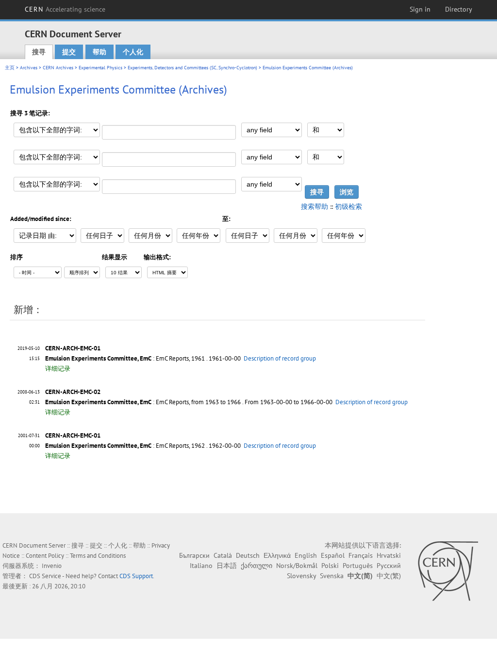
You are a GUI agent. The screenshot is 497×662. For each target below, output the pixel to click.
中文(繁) (389, 575)
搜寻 (39, 51)
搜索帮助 (314, 206)
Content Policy (45, 556)
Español (333, 555)
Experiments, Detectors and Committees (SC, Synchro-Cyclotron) (192, 67)
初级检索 (348, 206)
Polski (330, 565)
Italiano (201, 565)
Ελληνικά (277, 555)
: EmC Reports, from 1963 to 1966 (143, 402)
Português (358, 565)
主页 (10, 67)
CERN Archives (58, 67)
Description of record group (280, 358)
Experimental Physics (100, 67)
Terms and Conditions (98, 556)
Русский (389, 565)
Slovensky (301, 575)
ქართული (256, 565)
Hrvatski (389, 555)
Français (360, 555)
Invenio (52, 566)
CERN (65, 9)
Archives (28, 67)
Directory (458, 9)
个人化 (133, 51)
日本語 (226, 565)
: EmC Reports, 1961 (125, 358)
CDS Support (136, 576)
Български (194, 555)
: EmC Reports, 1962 (125, 445)
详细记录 (57, 368)
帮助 (99, 51)
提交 (69, 51)
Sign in (420, 9)
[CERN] (447, 570)
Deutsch (248, 555)
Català (223, 555)
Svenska (332, 575)
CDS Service (45, 576)
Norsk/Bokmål (296, 565)
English (306, 555)
